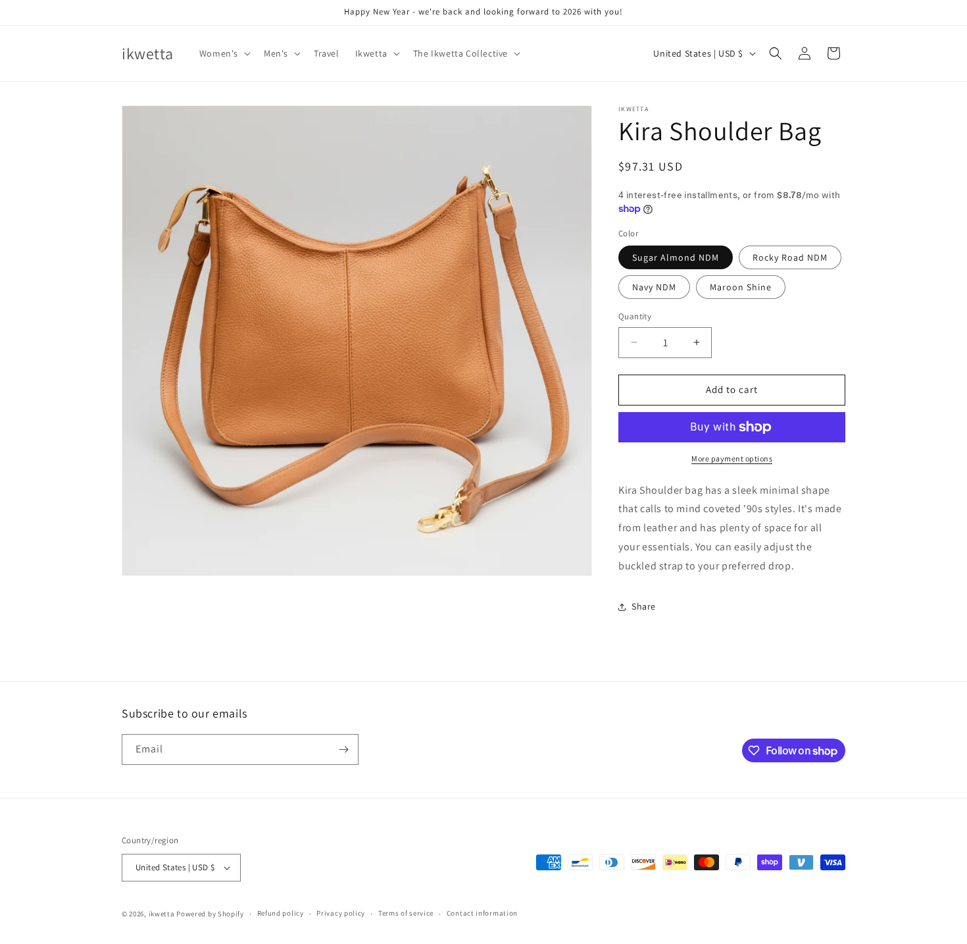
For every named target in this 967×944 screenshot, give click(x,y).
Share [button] (644, 606)
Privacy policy (340, 913)
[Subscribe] (343, 749)
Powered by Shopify (210, 913)
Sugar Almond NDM (675, 257)
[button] (223, 53)
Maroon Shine (741, 287)
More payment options (731, 458)
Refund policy (280, 913)
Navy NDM (654, 287)
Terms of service (406, 913)
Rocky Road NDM (790, 257)
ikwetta (162, 913)
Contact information (482, 913)
